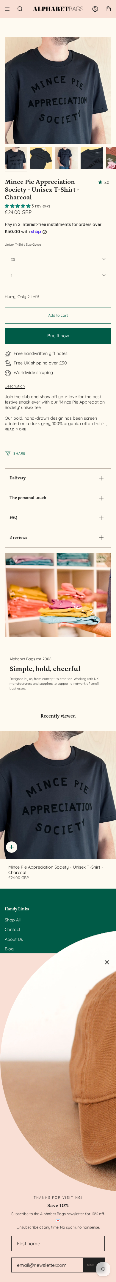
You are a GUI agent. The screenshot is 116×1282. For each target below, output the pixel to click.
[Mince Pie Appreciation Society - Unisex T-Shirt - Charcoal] (58, 795)
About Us (14, 939)
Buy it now (58, 335)
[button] (18, 206)
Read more (15, 429)
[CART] (108, 9)
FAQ (13, 517)
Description (15, 386)
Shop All (13, 920)
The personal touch (28, 497)
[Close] (107, 962)
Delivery (18, 478)
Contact (12, 929)
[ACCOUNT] (95, 9)
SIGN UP (93, 1264)
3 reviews (18, 537)
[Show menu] (9, 8)
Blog (9, 949)
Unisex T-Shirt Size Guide (23, 244)
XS (13, 259)
